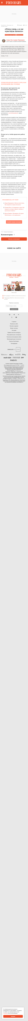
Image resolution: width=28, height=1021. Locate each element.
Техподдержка (14, 343)
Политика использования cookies (14, 337)
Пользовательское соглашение (14, 334)
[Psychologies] (13, 2)
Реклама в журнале (14, 326)
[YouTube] (16, 317)
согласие (8, 295)
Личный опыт (3, 25)
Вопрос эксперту (14, 328)
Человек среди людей (10, 34)
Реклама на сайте (14, 323)
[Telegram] (14, 314)
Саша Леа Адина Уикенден (15, 40)
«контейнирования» (13, 113)
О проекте (14, 321)
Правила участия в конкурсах (14, 332)
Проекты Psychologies (14, 341)
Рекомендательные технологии (14, 339)
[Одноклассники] (12, 317)
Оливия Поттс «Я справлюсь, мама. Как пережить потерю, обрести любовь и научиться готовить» (14, 209)
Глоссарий (14, 330)
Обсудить (20, 25)
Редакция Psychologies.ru (8, 231)
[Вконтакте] (18, 314)
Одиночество (20, 34)
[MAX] (9, 314)
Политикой (7, 297)
